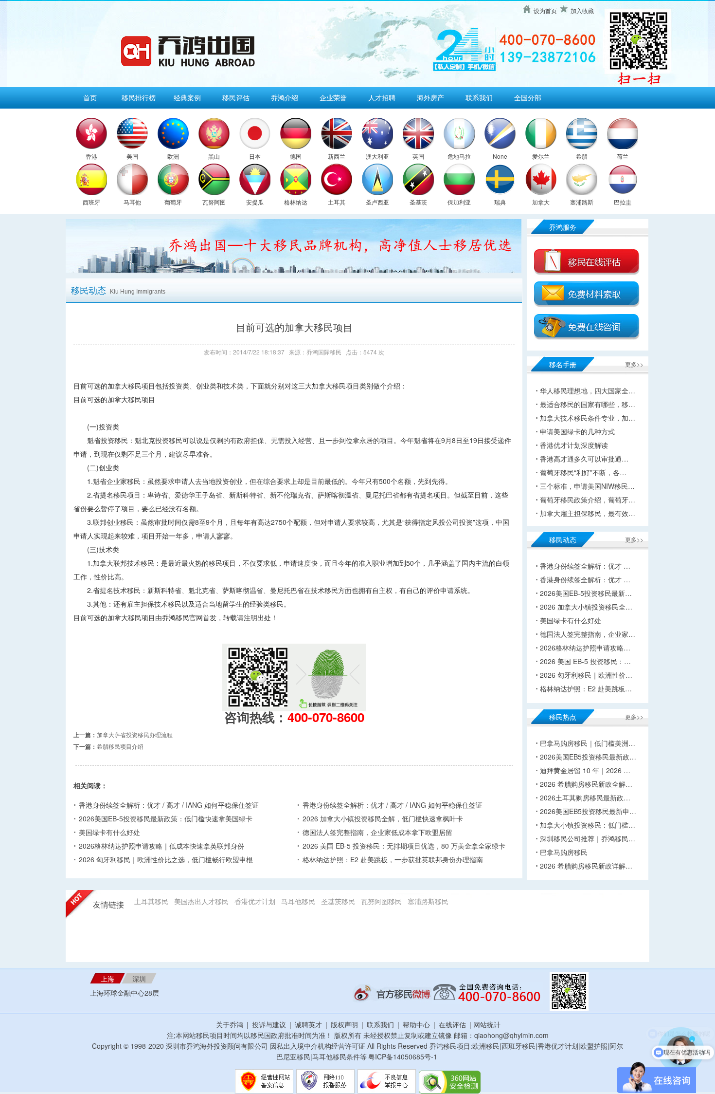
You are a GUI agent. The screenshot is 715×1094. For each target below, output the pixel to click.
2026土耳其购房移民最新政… (585, 797)
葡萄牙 (173, 202)
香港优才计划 (254, 901)
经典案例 (187, 97)
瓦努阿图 (214, 202)
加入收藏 (582, 10)
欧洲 (173, 156)
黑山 (214, 156)
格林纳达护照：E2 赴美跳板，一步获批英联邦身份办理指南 (393, 859)
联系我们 (479, 97)
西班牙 (91, 202)
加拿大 (541, 202)
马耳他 (132, 202)
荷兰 (622, 156)
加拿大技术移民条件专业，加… (587, 418)
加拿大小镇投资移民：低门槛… (587, 825)
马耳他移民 (298, 901)
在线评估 (453, 1024)
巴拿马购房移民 (564, 852)
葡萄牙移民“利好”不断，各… (583, 472)
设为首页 (545, 10)
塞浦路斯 (581, 202)
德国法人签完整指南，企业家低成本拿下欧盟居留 (377, 832)
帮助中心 (416, 1024)
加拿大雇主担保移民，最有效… (587, 513)
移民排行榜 (139, 97)
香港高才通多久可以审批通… (584, 459)
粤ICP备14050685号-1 (402, 1056)
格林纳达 (295, 202)
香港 (91, 156)
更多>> (634, 364)
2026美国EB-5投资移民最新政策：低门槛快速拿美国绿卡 (165, 818)
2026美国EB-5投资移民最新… (586, 593)
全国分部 (527, 97)
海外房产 (430, 97)
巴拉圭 (622, 202)
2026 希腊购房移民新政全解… (586, 784)
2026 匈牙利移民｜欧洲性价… (586, 675)
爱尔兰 (541, 156)
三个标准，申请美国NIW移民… (587, 486)
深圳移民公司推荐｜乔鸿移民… (587, 838)
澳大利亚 (377, 156)
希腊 (582, 156)
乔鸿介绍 (284, 97)
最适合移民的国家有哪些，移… (587, 404)
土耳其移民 (151, 901)
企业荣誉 (333, 97)
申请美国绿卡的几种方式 (577, 431)
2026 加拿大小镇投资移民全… (586, 607)
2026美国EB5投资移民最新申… (588, 811)
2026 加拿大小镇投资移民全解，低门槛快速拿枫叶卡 (383, 818)
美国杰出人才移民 (201, 901)
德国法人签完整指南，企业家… (587, 634)
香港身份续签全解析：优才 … (585, 566)
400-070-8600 (325, 717)
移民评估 (236, 97)
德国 (296, 156)
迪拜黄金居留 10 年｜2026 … (585, 770)
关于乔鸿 (229, 1024)
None (500, 156)
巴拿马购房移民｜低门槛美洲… (587, 743)
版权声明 (344, 1024)
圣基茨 (418, 202)
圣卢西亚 (377, 202)
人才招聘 (381, 97)
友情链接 (108, 905)
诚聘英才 (308, 1024)
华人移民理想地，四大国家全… (587, 390)
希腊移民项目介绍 (120, 746)
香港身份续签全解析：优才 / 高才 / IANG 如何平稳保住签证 (169, 805)
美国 (132, 156)
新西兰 (336, 156)
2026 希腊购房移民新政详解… (586, 866)
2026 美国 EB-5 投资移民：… (585, 661)
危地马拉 (459, 156)
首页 (90, 97)
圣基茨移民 (338, 901)
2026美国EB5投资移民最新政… (588, 756)
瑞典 (500, 202)
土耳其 (336, 202)
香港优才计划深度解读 (574, 445)
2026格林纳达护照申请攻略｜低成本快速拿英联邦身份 (161, 846)
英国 (418, 156)
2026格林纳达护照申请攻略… (585, 647)
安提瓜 (255, 202)
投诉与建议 (269, 1024)
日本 (255, 156)
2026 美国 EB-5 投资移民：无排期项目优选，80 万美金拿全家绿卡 (404, 846)
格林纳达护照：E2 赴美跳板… (586, 688)
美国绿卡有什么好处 (109, 832)
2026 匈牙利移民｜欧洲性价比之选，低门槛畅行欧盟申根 (166, 859)
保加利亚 (459, 202)
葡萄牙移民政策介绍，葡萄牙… (587, 499)
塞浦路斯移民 (428, 901)
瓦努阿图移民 (381, 901)
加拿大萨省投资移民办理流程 (135, 734)
